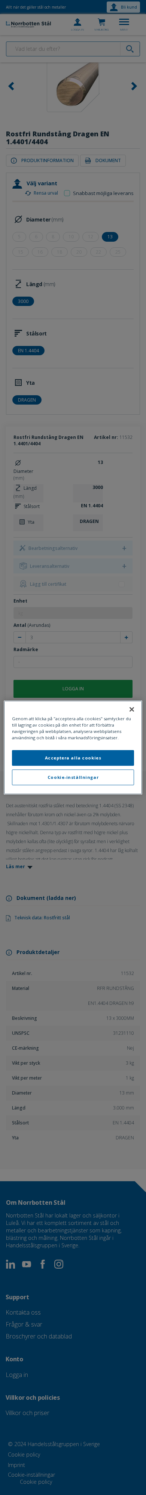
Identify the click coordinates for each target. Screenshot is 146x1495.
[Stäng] (132, 709)
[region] (73, 747)
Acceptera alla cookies (73, 758)
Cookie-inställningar (73, 777)
